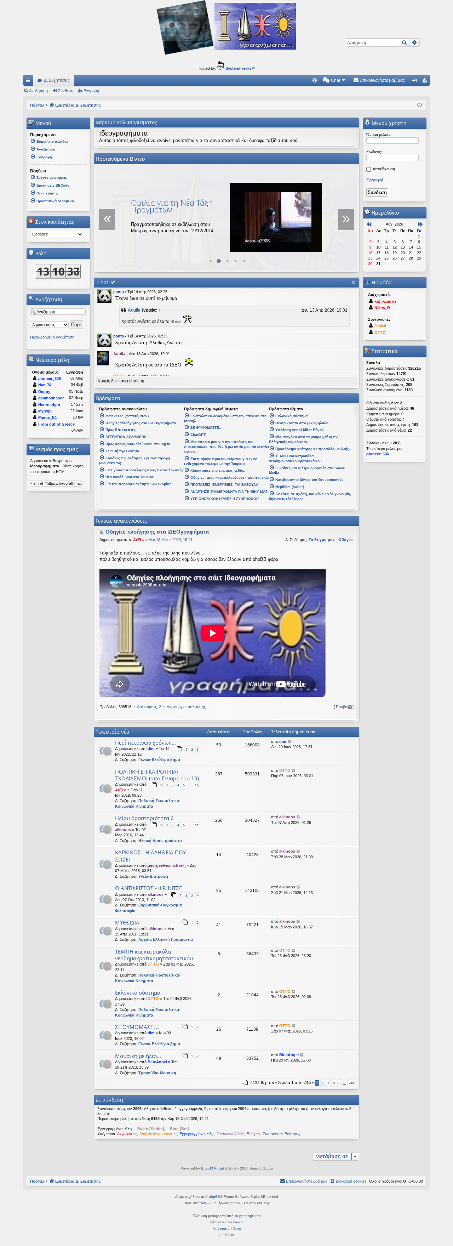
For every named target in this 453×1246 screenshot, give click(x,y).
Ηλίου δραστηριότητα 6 (144, 817)
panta (118, 292)
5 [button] (339, 1083)
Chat (102, 282)
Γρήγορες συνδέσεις (29, 82)
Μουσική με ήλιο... (138, 1055)
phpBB (214, 1197)
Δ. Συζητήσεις (57, 80)
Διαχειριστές (127, 1134)
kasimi (238, 1222)
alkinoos (123, 829)
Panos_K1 (47, 417)
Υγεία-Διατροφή (153, 876)
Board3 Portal (212, 1168)
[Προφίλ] (104, 296)
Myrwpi (45, 411)
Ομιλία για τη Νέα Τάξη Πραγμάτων (172, 206)
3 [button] (328, 1083)
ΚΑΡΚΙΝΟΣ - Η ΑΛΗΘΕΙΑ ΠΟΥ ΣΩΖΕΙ (150, 856)
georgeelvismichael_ (167, 865)
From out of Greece (56, 424)
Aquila (134, 310)
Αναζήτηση (38, 91)
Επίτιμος (253, 1134)
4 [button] (334, 1083)
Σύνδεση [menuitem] (416, 82)
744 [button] (351, 1083)
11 (197, 825)
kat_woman (385, 301)
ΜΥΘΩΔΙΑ (127, 922)
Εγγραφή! (374, 180)
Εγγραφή (91, 91)
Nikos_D (382, 308)
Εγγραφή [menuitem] (426, 82)
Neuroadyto (49, 405)
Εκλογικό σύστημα (137, 992)
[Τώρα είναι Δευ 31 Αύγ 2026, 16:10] (419, 105)
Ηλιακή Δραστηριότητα (160, 840)
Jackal (380, 326)
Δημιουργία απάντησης (186, 707)
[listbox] (56, 234)
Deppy (44, 391)
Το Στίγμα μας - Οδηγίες (331, 539)
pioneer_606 (49, 378)
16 (197, 785)
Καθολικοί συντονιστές (158, 1134)
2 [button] (322, 1083)
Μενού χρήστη (388, 123)
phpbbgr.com (249, 1216)
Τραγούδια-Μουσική (157, 1073)
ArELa (138, 539)
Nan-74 (44, 385)
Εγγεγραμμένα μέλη (196, 1134)
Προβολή (343, 707)
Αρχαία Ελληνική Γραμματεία (165, 939)
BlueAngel (157, 1062)
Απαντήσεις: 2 (149, 707)
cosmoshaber (51, 398)
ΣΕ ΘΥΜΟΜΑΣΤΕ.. (137, 1026)
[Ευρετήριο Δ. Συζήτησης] (226, 54)
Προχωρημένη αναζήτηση (52, 337)
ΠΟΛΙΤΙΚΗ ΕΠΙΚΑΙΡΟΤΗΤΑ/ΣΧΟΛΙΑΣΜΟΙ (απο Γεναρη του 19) (157, 775)
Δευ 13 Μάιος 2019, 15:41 (171, 539)
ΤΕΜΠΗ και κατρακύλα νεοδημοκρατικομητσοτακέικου (154, 955)
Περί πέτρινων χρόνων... (145, 742)
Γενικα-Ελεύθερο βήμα (159, 759)
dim (151, 748)
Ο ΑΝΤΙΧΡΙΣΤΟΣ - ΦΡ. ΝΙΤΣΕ (148, 888)
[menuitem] (314, 80)
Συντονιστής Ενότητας (281, 1134)
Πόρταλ (37, 105)
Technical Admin (231, 1134)
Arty (204, 1203)
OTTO (285, 770)
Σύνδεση (65, 91)
